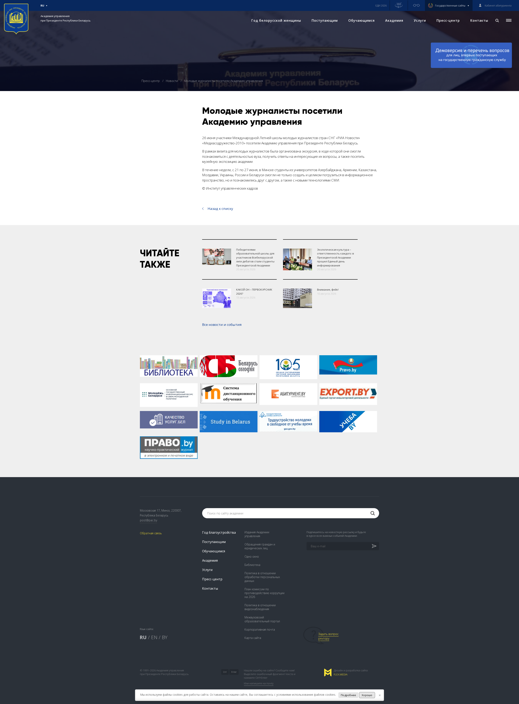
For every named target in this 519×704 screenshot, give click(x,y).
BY (164, 637)
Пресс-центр (448, 20)
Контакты (479, 20)
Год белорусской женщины (276, 20)
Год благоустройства (219, 532)
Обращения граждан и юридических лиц (259, 546)
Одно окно (251, 556)
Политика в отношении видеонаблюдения (260, 607)
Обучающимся (361, 20)
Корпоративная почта (259, 629)
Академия (394, 20)
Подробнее (348, 695)
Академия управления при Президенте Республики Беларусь (66, 18)
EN (154, 637)
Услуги (420, 20)
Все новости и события (222, 324)
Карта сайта (252, 638)
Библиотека (252, 565)
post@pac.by (148, 520)
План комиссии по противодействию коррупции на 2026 (264, 593)
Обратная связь (151, 533)
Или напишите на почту (258, 683)
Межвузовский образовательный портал (262, 619)
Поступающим (325, 20)
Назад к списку (220, 208)
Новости (172, 81)
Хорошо (367, 695)
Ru (42, 7)
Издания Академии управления (256, 534)
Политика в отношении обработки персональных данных (262, 577)
